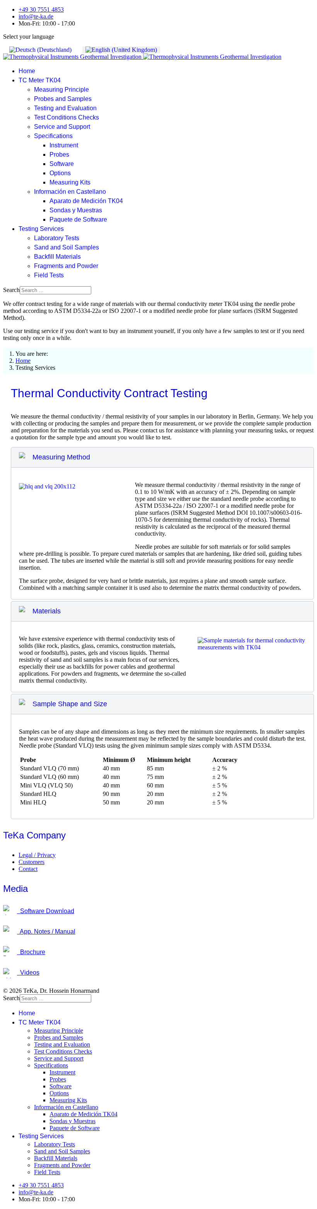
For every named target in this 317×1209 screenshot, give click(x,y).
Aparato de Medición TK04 (86, 201)
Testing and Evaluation (65, 108)
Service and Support (62, 126)
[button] (162, 457)
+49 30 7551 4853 (41, 9)
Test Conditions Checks (66, 117)
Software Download (45, 911)
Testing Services (41, 228)
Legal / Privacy (37, 855)
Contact (28, 869)
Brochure (31, 952)
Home (27, 71)
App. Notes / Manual (46, 931)
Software (61, 164)
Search (11, 290)
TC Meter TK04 (40, 80)
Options (60, 173)
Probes (59, 154)
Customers (31, 862)
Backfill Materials (57, 256)
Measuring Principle (61, 89)
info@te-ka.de (36, 16)
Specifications (53, 136)
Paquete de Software (78, 219)
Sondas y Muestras (75, 210)
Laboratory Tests (56, 238)
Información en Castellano (70, 191)
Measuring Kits (69, 182)
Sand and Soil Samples (66, 247)
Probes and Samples (63, 99)
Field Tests (49, 275)
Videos (28, 972)
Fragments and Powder (66, 266)
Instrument (63, 145)
